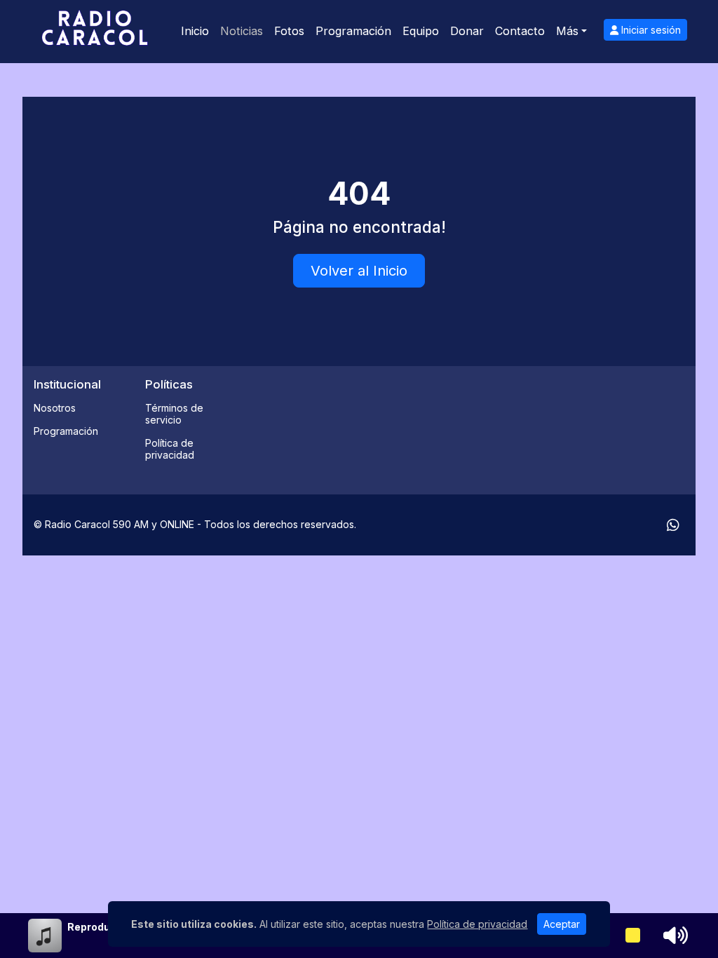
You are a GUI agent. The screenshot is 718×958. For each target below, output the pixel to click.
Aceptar (561, 924)
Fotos (289, 31)
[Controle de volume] (673, 935)
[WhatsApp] (673, 525)
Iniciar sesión (649, 30)
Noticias (241, 31)
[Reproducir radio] (633, 935)
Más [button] (567, 31)
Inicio (195, 31)
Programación (353, 31)
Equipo (420, 31)
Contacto (520, 31)
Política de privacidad (169, 449)
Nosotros (55, 408)
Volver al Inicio (359, 270)
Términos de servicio (174, 414)
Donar (467, 31)
